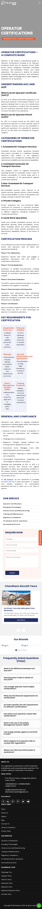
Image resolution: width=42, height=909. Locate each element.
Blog (2, 820)
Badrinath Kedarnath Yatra (10, 891)
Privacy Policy (6, 831)
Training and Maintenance (13, 514)
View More (21, 622)
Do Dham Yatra (6, 894)
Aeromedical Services (11, 524)
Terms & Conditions (8, 828)
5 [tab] (24, 650)
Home (3, 809)
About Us (4, 813)
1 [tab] (16, 650)
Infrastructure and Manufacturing (16, 511)
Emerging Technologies (12, 507)
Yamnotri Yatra (6, 880)
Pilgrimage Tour (6, 872)
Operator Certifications (12, 504)
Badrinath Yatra (6, 887)
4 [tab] (22, 650)
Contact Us (5, 824)
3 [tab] (20, 650)
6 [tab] (26, 650)
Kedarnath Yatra (7, 883)
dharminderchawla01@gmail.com (16, 792)
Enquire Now (40, 537)
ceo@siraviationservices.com (15, 790)
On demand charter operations (15, 521)
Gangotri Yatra (6, 876)
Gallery (3, 816)
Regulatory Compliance (12, 517)
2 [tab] (18, 650)
